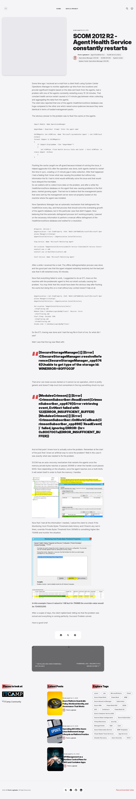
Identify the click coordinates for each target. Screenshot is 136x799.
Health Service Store (114, 55)
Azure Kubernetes (124, 717)
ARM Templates (122, 730)
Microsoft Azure (116, 693)
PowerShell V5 (119, 709)
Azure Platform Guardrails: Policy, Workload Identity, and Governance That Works (75, 703)
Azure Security (117, 738)
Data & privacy (72, 8)
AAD (111, 725)
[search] (127, 8)
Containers (106, 709)
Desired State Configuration (103, 717)
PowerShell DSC (112, 705)
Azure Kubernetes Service (103, 730)
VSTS (128, 738)
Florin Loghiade (83, 55)
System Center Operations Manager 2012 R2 (94, 61)
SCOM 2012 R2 (106, 58)
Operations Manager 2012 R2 (88, 58)
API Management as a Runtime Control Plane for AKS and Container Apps (75, 759)
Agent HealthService (98, 55)
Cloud (129, 693)
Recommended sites (125, 790)
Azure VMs (98, 705)
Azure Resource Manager (103, 701)
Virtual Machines (100, 721)
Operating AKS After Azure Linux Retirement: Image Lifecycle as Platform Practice (75, 731)
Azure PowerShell (100, 697)
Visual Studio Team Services (103, 734)
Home (58, 8)
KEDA (124, 705)
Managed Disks (99, 725)
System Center (118, 58)
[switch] (132, 8)
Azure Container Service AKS (104, 713)
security (113, 721)
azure (96, 693)
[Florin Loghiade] (75, 58)
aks (104, 693)
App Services (123, 734)
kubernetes (120, 701)
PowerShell (115, 697)
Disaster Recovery (100, 738)
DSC (95, 709)
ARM (125, 697)
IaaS (119, 725)
